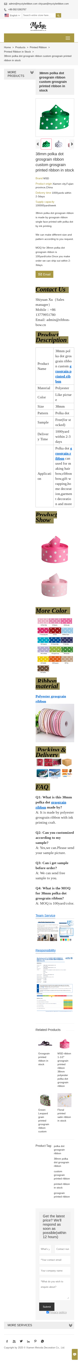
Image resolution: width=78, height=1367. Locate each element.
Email (44, 274)
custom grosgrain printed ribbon (62, 1175)
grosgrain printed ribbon (62, 1195)
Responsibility (46, 950)
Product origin (44, 183)
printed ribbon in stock (62, 1186)
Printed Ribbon (38, 47)
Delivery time (44, 192)
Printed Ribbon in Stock (17, 51)
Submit (47, 1306)
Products (20, 47)
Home (7, 47)
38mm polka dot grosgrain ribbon (61, 1162)
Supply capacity (45, 201)
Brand (39, 178)
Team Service (45, 915)
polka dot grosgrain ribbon (59, 1150)
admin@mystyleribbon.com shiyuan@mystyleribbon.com (39, 3)
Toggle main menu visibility (68, 37)
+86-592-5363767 (17, 9)
